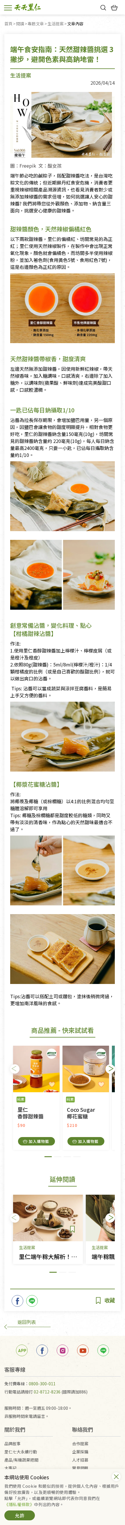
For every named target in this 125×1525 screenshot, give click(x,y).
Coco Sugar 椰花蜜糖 (81, 1113)
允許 (20, 1515)
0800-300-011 (42, 1383)
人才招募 (80, 1460)
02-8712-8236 (47, 1392)
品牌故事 (12, 1443)
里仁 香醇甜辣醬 (30, 1113)
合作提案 (80, 1443)
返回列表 (26, 1321)
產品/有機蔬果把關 (21, 1460)
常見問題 (80, 1468)
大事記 (10, 1468)
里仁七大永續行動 (20, 1452)
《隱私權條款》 (19, 1504)
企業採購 (80, 1452)
